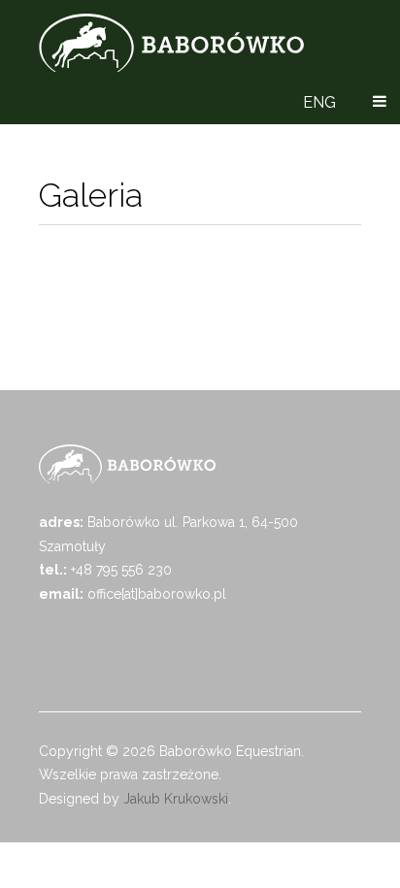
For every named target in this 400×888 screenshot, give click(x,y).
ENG (319, 102)
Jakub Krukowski (175, 798)
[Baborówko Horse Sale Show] (171, 43)
